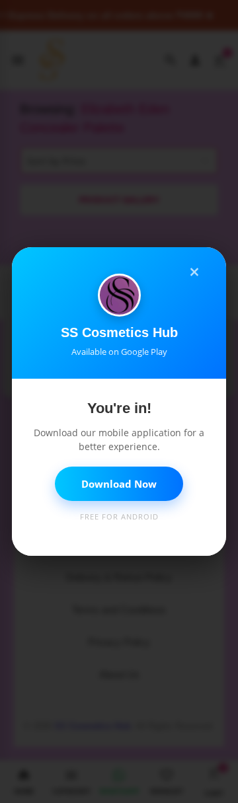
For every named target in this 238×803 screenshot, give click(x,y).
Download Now (119, 483)
